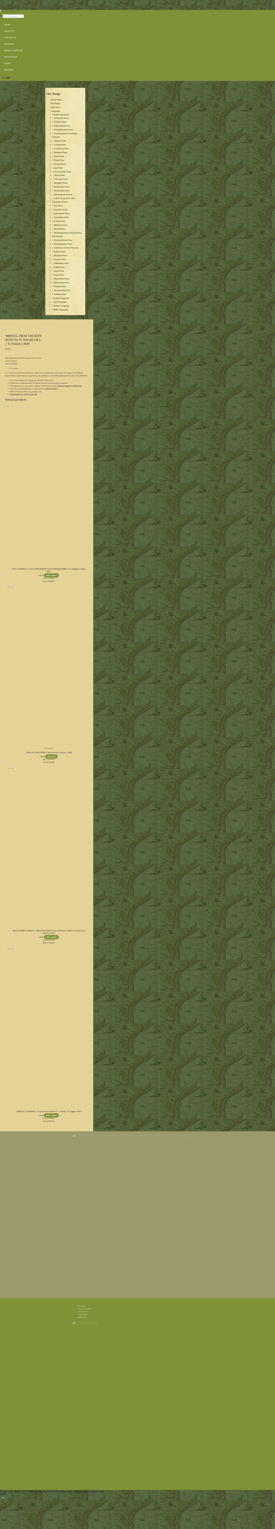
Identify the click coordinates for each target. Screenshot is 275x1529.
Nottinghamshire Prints (63, 244)
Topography (55, 111)
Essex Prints (58, 168)
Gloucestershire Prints (62, 172)
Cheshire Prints (60, 141)
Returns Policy (82, 1317)
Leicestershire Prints (62, 213)
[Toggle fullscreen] (7, 1502)
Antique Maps (56, 100)
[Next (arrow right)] (7, 1505)
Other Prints (55, 107)
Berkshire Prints (60, 122)
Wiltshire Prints (60, 286)
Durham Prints (60, 164)
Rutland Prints (59, 252)
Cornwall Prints (60, 145)
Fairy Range (55, 103)
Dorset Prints (59, 160)
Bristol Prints (60, 175)
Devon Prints (59, 156)
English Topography (61, 115)
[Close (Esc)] (17, 1502)
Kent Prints (58, 206)
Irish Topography (60, 302)
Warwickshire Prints (61, 279)
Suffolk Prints (59, 267)
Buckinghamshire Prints (63, 130)
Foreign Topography (61, 298)
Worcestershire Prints (62, 290)
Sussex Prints (59, 275)
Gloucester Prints (61, 179)
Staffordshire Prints (61, 263)
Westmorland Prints (61, 283)
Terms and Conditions (84, 1309)
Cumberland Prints (61, 148)
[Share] (12, 1502)
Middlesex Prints (60, 225)
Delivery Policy (82, 1314)
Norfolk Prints (59, 229)
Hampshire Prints (61, 183)
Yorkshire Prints (60, 294)
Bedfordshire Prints (61, 118)
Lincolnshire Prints (61, 217)
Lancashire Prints (60, 210)
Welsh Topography (61, 310)
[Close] (3, 1498)
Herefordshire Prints (62, 187)
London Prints (59, 221)
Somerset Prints (60, 259)
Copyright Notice (83, 1311)
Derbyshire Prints (60, 152)
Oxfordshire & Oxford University (66, 248)
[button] (11, 361)
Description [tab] (14, 368)
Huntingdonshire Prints (63, 194)
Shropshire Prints (60, 255)
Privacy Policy (81, 1306)
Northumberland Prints (63, 240)
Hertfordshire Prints (61, 191)
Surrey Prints (59, 271)
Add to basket (51, 575)
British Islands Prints (62, 126)
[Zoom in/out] (2, 1502)
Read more (51, 757)
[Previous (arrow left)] (2, 1505)
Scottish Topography (61, 306)
